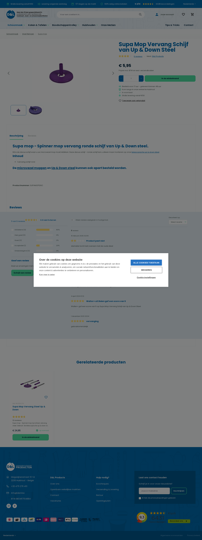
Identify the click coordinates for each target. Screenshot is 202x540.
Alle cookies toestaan (146, 263)
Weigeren (146, 270)
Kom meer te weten (47, 275)
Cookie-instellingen (146, 277)
